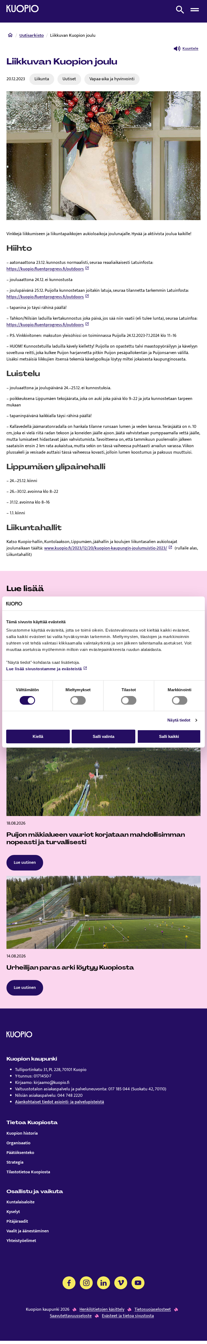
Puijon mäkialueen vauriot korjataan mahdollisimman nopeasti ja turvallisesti (95, 838)
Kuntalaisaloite (20, 1202)
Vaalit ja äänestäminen (27, 1231)
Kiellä (38, 736)
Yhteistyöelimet (21, 1241)
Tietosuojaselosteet (152, 1309)
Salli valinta (103, 736)
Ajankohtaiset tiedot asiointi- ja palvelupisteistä (59, 1102)
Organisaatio (18, 1143)
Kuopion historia (22, 1133)
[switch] (78, 700)
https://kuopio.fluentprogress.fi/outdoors (45, 269)
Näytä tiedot (178, 720)
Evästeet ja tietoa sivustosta (128, 1316)
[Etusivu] (10, 36)
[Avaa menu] (195, 9)
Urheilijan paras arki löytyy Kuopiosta (70, 967)
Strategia (14, 1162)
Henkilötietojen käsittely (102, 1309)
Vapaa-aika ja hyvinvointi (111, 78)
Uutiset (69, 78)
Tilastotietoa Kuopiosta (28, 1172)
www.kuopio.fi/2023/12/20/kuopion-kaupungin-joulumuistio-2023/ (105, 548)
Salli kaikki (169, 736)
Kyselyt (13, 1212)
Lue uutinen (25, 862)
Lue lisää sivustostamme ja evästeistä (44, 669)
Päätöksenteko (20, 1153)
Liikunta (41, 78)
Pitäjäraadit (17, 1221)
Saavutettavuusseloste (71, 1316)
